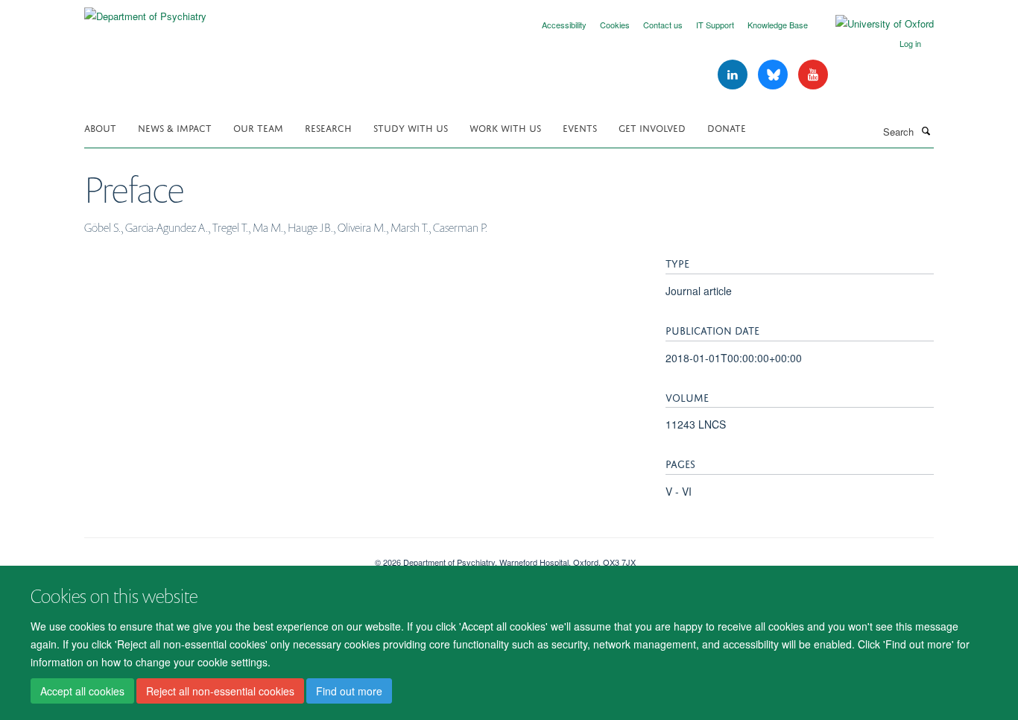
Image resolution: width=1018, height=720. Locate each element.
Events (580, 127)
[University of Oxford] (873, 24)
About (100, 127)
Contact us (663, 25)
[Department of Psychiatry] (145, 11)
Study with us (410, 127)
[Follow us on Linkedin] (734, 75)
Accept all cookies (82, 690)
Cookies (615, 25)
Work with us (505, 127)
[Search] (925, 130)
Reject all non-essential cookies (220, 690)
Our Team (258, 127)
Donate (726, 127)
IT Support (715, 25)
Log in (910, 43)
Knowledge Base (777, 25)
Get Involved (652, 127)
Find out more (349, 690)
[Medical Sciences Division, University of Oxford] (218, 556)
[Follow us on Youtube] (813, 75)
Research (328, 127)
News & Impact (175, 127)
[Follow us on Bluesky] (774, 75)
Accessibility (564, 25)
